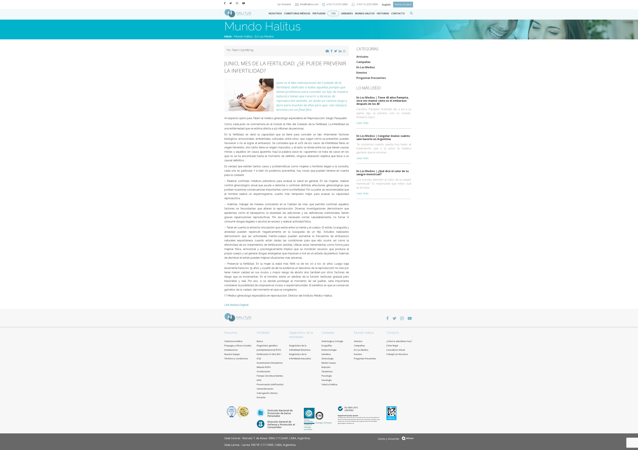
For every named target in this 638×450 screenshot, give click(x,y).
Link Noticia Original (236, 304)
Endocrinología (328, 349)
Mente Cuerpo (328, 362)
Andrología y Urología (332, 341)
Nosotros (275, 13)
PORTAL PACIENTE (403, 4)
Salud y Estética (329, 384)
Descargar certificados (308, 428)
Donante (261, 397)
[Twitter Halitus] (230, 3)
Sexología (326, 380)
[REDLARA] (243, 411)
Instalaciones (231, 349)
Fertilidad (319, 13)
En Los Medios (264, 36)
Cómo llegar (392, 345)
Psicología (326, 375)
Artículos (362, 56)
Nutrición (325, 367)
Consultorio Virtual (395, 349)
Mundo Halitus (364, 13)
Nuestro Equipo (232, 354)
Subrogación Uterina (267, 393)
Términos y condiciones (236, 358)
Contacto (392, 332)
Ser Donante (284, 4)
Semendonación (265, 388)
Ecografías (326, 345)
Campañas (363, 62)
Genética (326, 354)
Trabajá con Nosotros (397, 354)
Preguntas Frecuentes (371, 78)
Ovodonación (263, 371)
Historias (383, 13)
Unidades (347, 13)
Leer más (363, 123)
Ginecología (327, 358)
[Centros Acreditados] (232, 411)
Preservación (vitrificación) (270, 384)
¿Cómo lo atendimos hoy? (399, 341)
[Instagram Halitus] (237, 3)
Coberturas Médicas (297, 13)
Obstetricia (326, 371)
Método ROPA (264, 367)
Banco (260, 341)
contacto (398, 13)
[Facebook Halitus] (224, 3)
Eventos (361, 72)
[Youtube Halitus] (243, 3)
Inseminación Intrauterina (270, 362)
